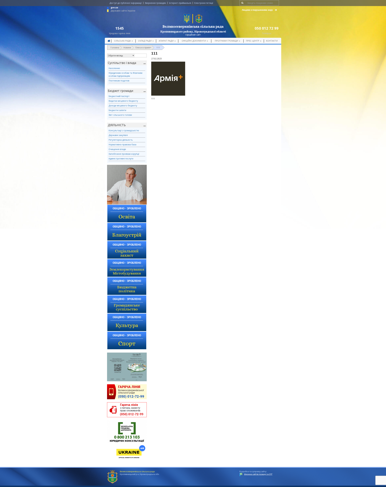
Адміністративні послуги (121, 158)
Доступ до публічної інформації (125, 3)
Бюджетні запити (117, 110)
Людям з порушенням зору (257, 9)
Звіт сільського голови (120, 114)
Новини (127, 47)
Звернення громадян (155, 3)
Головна (114, 47)
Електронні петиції (203, 3)
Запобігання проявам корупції (124, 153)
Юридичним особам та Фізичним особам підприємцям (125, 74)
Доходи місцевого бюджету (123, 105)
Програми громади (227, 40)
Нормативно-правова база (122, 144)
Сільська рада (122, 40)
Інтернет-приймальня (180, 3)
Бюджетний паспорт (119, 96)
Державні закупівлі (118, 135)
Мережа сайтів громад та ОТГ (258, 474)
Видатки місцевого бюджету (123, 100)
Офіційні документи (194, 40)
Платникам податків (119, 80)
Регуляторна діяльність (121, 139)
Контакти (272, 40)
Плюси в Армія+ (143, 47)
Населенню (114, 68)
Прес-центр (253, 40)
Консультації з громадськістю (124, 130)
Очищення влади (117, 149)
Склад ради (145, 40)
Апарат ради (166, 40)
